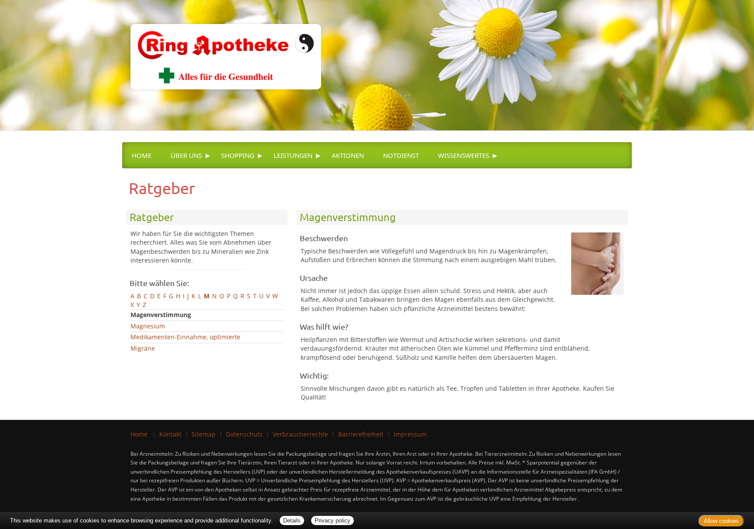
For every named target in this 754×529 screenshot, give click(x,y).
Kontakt (170, 434)
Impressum (410, 434)
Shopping (237, 155)
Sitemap (204, 434)
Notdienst (401, 155)
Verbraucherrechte (300, 434)
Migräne (142, 348)
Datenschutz (244, 434)
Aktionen (348, 155)
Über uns (186, 155)
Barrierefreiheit (361, 434)
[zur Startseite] (221, 44)
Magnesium (147, 326)
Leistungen (293, 155)
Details (292, 520)
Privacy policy (332, 520)
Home (141, 155)
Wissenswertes (463, 155)
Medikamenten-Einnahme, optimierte (185, 337)
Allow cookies (721, 521)
